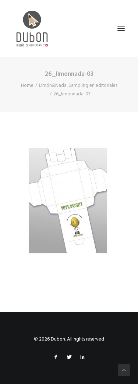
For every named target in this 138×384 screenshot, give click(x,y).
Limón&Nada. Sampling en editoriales (78, 85)
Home (27, 85)
